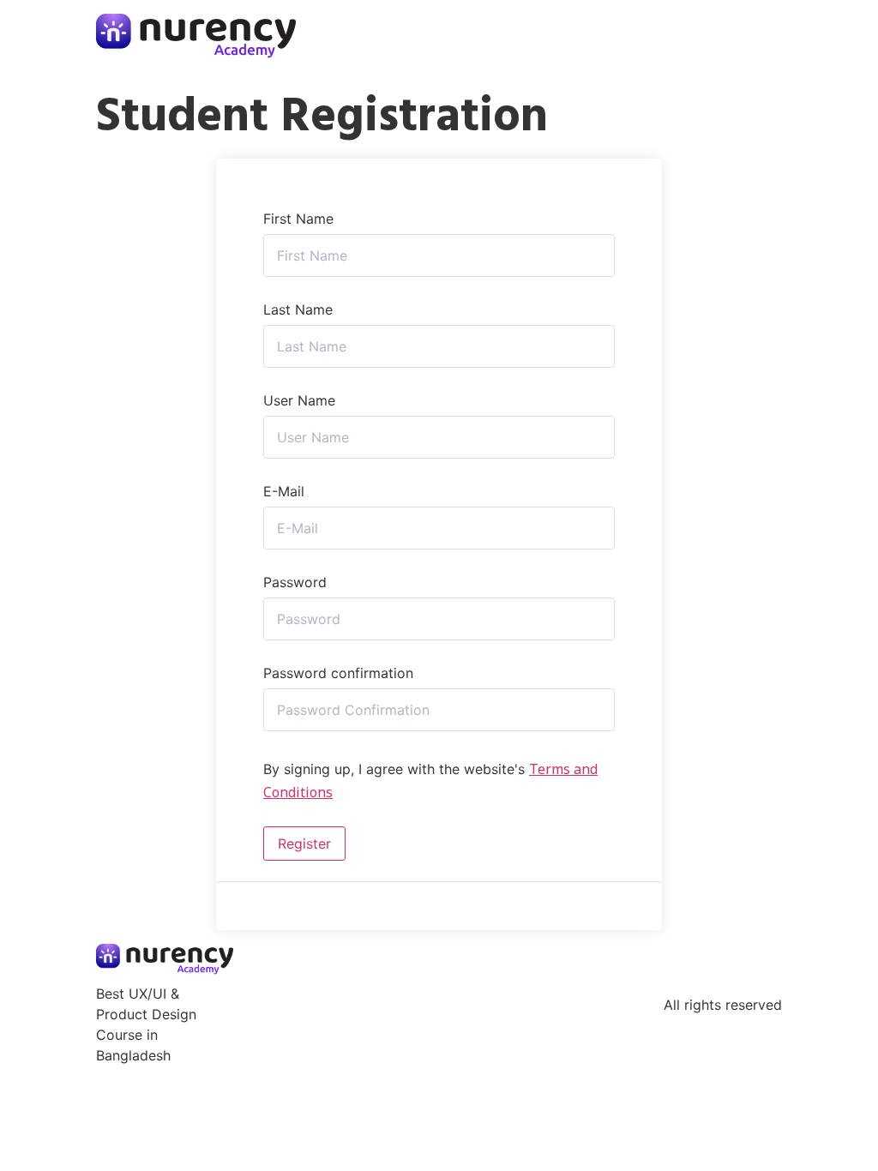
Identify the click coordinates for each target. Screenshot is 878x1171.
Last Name (298, 309)
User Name (299, 400)
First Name (298, 218)
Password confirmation (338, 673)
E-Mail (283, 491)
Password (295, 582)
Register (304, 843)
